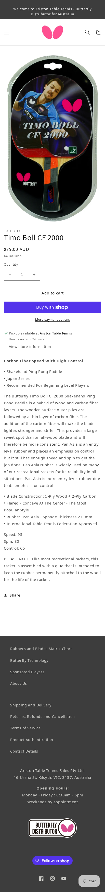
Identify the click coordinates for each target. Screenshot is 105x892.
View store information (30, 346)
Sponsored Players (27, 671)
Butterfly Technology (29, 660)
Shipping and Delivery (30, 705)
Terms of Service (25, 728)
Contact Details (24, 751)
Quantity (11, 264)
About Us (18, 683)
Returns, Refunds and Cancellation (42, 716)
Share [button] (15, 595)
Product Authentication (31, 739)
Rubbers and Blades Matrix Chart (41, 648)
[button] (6, 32)
